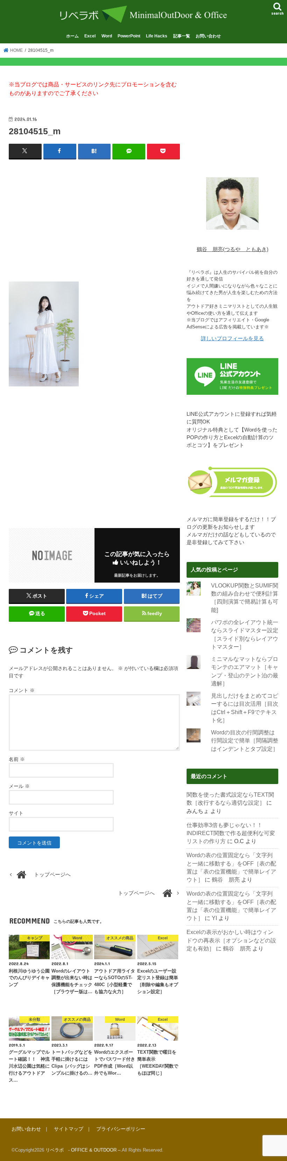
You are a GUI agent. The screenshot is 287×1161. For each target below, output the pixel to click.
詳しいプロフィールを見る (232, 338)
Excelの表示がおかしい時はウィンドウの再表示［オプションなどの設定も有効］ (231, 940)
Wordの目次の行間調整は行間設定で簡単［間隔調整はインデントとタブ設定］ (244, 740)
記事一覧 (181, 36)
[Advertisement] (94, 216)
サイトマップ (68, 1129)
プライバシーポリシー (120, 1129)
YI (214, 918)
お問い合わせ (208, 36)
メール (19, 786)
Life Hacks (156, 36)
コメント (22, 690)
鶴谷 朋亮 (226, 880)
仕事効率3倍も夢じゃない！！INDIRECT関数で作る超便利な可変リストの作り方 (231, 833)
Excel (90, 36)
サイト (16, 813)
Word (107, 36)
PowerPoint (129, 36)
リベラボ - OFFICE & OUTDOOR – (83, 1150)
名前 (17, 759)
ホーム (72, 36)
